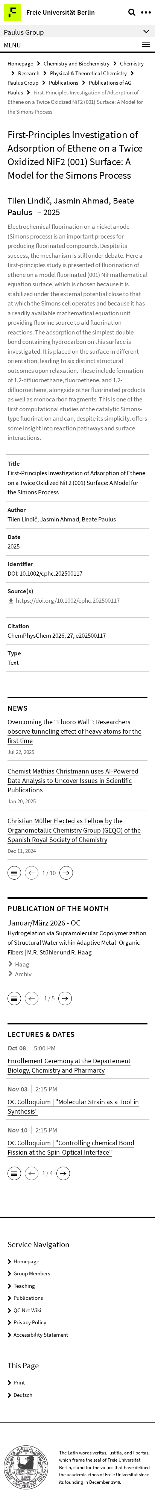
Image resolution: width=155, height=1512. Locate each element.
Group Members (32, 1273)
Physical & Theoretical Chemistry (88, 73)
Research (29, 73)
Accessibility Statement (41, 1334)
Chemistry (132, 63)
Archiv (23, 974)
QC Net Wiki (27, 1310)
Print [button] (19, 1382)
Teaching (24, 1285)
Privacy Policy (30, 1322)
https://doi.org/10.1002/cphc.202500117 (68, 600)
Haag (22, 964)
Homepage (20, 63)
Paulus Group (23, 82)
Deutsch (23, 1394)
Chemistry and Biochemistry (76, 63)
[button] (14, 872)
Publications (63, 82)
